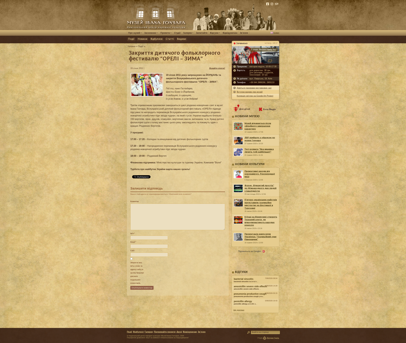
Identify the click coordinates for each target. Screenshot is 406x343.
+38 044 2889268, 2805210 (261, 82)
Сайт (132, 251)
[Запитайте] (201, 32)
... (247, 289)
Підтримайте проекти (165, 332)
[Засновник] (151, 32)
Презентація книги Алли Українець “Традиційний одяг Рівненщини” (261, 237)
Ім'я (132, 233)
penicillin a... (245, 304)
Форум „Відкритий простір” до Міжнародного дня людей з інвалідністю (260, 188)
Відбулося (157, 39)
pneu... (249, 296)
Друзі (179, 332)
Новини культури (250, 164)
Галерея (149, 332)
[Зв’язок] (244, 32)
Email (133, 242)
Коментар (134, 201)
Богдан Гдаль (273, 338)
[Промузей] (135, 32)
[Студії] (177, 32)
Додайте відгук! (217, 68)
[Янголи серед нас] (255, 63)
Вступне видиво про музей (249, 92)
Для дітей (244, 109)
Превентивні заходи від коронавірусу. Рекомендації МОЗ (260, 174)
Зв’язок (202, 332)
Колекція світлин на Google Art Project (255, 96)
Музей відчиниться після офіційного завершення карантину (258, 126)
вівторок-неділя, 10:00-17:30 (262, 66)
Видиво (181, 39)
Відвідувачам (190, 332)
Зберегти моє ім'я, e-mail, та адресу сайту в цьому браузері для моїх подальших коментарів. (137, 273)
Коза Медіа (269, 109)
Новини (142, 39)
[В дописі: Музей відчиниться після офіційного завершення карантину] (255, 307)
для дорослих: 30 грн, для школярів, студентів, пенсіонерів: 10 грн (261, 72)
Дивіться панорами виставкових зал (254, 88)
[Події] (140, 46)
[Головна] (132, 46)
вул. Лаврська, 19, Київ (260, 79)
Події (131, 39)
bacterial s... (246, 281)
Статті (170, 39)
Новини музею (247, 116)
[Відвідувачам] (230, 32)
